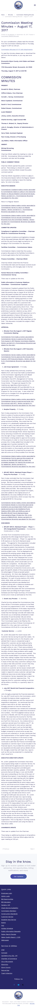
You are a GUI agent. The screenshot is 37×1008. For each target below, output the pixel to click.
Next (32, 849)
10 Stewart (11, 34)
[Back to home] (18, 5)
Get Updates (18, 876)
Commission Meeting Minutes (10, 36)
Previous (6, 849)
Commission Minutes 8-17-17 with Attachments (17, 49)
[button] (35, 5)
